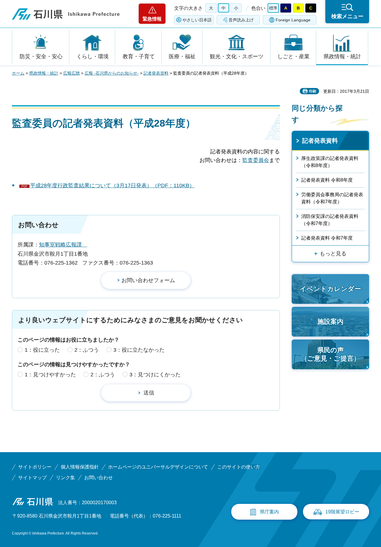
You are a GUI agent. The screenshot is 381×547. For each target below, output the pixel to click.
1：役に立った (42, 350)
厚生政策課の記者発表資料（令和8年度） (329, 162)
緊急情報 (152, 18)
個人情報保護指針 (80, 466)
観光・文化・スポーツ (236, 56)
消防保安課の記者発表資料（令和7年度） (329, 220)
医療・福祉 (182, 56)
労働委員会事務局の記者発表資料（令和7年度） (332, 198)
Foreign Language (293, 20)
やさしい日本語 (197, 20)
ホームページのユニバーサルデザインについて (158, 466)
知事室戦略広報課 (63, 245)
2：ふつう (86, 350)
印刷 (312, 91)
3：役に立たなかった (139, 350)
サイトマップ (32, 477)
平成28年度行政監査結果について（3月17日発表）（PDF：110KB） (112, 185)
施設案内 (330, 321)
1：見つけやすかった (50, 375)
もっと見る (333, 254)
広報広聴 (71, 73)
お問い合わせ (98, 477)
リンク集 (65, 477)
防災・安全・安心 (41, 56)
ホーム (18, 73)
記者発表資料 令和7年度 (327, 238)
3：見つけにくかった (155, 375)
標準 (273, 8)
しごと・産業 (293, 56)
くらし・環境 (92, 56)
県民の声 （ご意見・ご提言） (330, 354)
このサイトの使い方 (238, 466)
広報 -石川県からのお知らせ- (112, 73)
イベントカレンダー (330, 289)
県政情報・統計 (342, 56)
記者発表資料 (155, 73)
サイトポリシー (34, 466)
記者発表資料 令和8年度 (327, 180)
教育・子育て (139, 56)
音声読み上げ (241, 20)
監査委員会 (255, 160)
